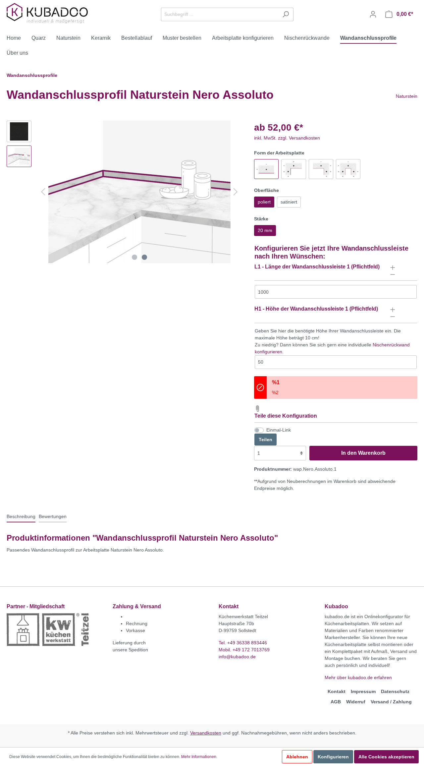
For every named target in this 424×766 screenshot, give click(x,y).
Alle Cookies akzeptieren (386, 756)
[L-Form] (293, 169)
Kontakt (336, 691)
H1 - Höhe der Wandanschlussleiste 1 (301, 309)
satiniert (289, 202)
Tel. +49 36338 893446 (243, 642)
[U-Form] (348, 169)
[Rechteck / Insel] (266, 169)
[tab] (21, 516)
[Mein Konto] (373, 14)
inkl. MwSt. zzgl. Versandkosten (287, 138)
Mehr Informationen (198, 756)
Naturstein (406, 96)
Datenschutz (395, 691)
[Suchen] (285, 14)
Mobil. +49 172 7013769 (244, 649)
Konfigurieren (333, 756)
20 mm (265, 230)
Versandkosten (205, 733)
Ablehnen (297, 756)
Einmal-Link (278, 430)
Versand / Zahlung (391, 701)
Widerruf (355, 701)
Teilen (265, 439)
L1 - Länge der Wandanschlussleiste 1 (302, 266)
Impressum (363, 691)
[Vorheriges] (43, 192)
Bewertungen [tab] (53, 516)
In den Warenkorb (363, 453)
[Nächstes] (235, 192)
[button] (335, 270)
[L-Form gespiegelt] (321, 169)
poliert (264, 202)
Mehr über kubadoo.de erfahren (358, 677)
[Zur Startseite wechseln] (48, 13)
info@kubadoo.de (237, 656)
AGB (336, 701)
